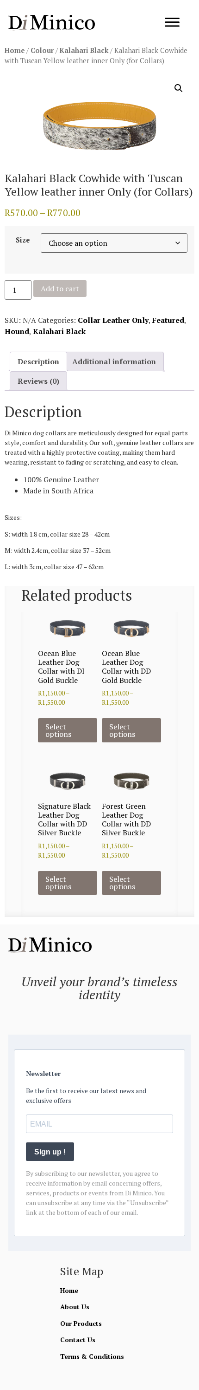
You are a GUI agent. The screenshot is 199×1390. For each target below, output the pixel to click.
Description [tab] (38, 361)
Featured (168, 320)
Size (23, 240)
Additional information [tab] (114, 361)
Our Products (81, 1323)
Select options (58, 730)
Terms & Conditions (92, 1356)
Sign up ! (50, 1152)
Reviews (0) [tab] (38, 381)
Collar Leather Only (113, 320)
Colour (42, 50)
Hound (17, 331)
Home (15, 50)
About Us (74, 1306)
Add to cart (60, 288)
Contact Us (77, 1339)
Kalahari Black (84, 50)
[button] (178, 88)
